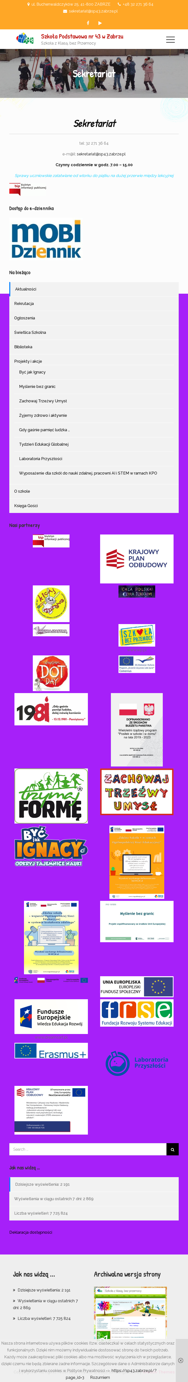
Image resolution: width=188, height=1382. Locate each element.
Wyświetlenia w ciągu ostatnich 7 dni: (48, 1198)
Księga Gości (26, 505)
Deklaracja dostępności (30, 1232)
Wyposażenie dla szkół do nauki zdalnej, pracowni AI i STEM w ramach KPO (88, 473)
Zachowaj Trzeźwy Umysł (43, 401)
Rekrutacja (24, 303)
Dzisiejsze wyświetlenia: (37, 1184)
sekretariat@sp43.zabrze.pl (101, 154)
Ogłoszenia (24, 318)
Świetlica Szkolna (30, 332)
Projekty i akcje (28, 361)
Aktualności (25, 289)
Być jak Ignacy (32, 372)
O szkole (22, 491)
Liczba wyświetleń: (32, 1213)
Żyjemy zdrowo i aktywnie (43, 415)
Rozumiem (100, 1377)
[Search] (172, 1149)
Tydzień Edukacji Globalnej (44, 444)
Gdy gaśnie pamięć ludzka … (44, 430)
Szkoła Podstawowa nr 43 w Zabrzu (82, 36)
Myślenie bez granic (37, 386)
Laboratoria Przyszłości (40, 458)
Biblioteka (23, 347)
